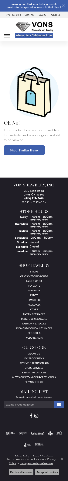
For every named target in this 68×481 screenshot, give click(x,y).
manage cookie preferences (36, 463)
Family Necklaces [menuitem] (34, 314)
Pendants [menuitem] (34, 285)
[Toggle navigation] (7, 35)
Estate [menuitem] (34, 295)
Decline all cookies (21, 472)
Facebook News (34, 358)
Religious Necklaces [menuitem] (34, 318)
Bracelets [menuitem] (34, 299)
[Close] (63, 5)
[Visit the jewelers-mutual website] (37, 433)
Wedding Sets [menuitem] (34, 337)
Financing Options (34, 372)
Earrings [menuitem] (34, 290)
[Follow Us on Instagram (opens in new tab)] (36, 416)
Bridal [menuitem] (34, 271)
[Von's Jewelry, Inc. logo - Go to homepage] (34, 30)
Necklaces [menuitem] (34, 304)
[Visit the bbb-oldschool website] (50, 433)
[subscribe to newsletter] (59, 404)
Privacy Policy (34, 381)
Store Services (34, 367)
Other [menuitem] (34, 309)
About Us (34, 353)
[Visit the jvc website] (39, 445)
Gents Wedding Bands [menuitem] (34, 276)
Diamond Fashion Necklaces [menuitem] (34, 328)
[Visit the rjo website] (59, 433)
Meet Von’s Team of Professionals (34, 377)
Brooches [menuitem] (34, 332)
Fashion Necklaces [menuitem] (34, 323)
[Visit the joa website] (27, 445)
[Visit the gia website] (10, 433)
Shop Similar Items (24, 150)
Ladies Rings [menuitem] (34, 280)
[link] (13, 15)
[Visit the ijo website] (23, 433)
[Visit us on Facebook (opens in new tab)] (31, 416)
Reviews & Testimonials (34, 363)
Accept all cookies (47, 472)
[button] (43, 15)
